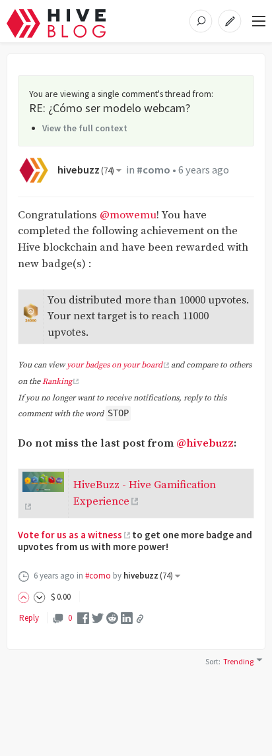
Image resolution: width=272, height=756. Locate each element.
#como (153, 170)
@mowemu (128, 215)
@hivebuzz (205, 444)
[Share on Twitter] (98, 617)
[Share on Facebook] (83, 617)
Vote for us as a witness (70, 534)
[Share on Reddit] (112, 617)
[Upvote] (26, 596)
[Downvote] (40, 596)
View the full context (84, 128)
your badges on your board (114, 365)
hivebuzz (85, 170)
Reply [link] (29, 617)
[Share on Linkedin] (127, 617)
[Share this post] (140, 619)
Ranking (57, 382)
